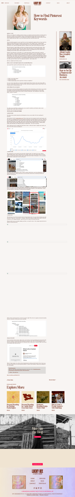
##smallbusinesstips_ (37, 369)
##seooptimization (26, 370)
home (32, 478)
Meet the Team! (52, 380)
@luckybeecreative (12, 368)
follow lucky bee (37, 464)
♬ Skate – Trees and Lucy (13, 372)
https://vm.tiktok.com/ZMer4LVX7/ (13, 375)
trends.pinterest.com (19, 118)
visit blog (37, 436)
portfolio (42, 483)
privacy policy (44, 495)
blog (42, 481)
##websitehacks (11, 370)
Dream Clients (10, 380)
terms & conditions (33, 495)
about (32, 481)
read (8, 410)
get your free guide (64, 79)
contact (33, 483)
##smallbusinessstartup (18, 370)
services (42, 478)
